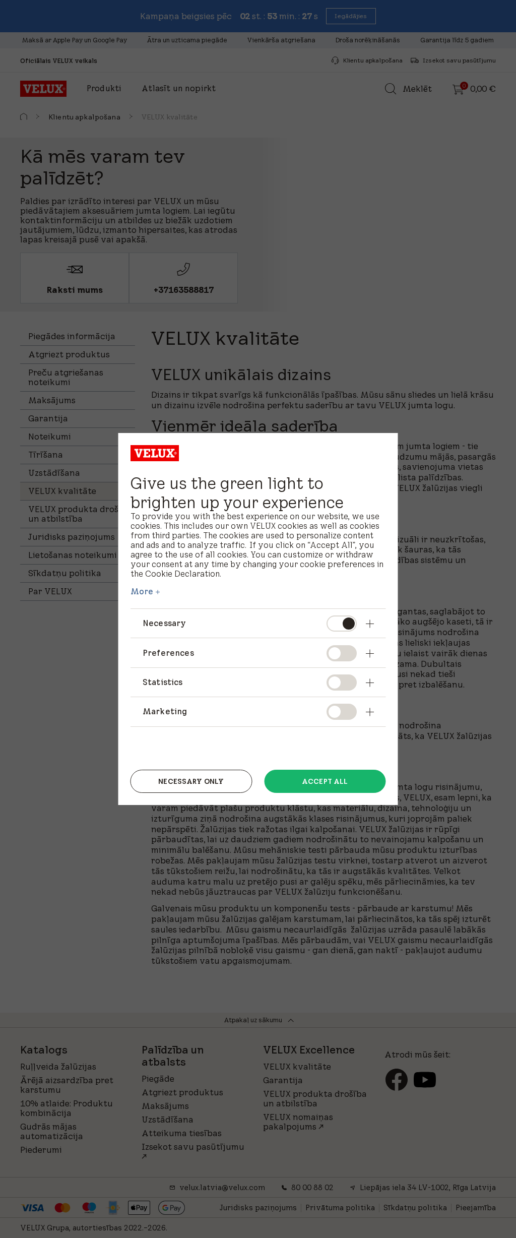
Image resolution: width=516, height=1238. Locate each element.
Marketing (165, 711)
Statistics (163, 682)
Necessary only (191, 781)
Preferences (168, 653)
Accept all (325, 781)
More (142, 591)
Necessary (164, 623)
